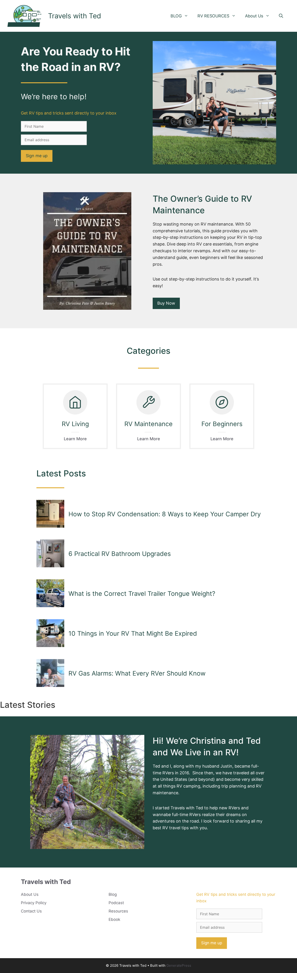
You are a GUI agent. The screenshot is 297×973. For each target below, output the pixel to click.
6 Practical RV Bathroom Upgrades (119, 553)
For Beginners (221, 424)
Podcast (116, 902)
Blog (113, 894)
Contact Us (31, 911)
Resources (118, 911)
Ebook (114, 919)
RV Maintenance (148, 424)
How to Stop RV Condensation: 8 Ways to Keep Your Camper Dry (164, 514)
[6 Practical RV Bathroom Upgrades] (50, 553)
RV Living (75, 424)
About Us (254, 15)
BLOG (176, 15)
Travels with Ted (74, 16)
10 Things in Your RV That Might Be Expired (132, 633)
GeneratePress (178, 965)
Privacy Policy (33, 902)
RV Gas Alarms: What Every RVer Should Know (137, 673)
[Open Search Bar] (281, 16)
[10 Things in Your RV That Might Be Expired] (50, 633)
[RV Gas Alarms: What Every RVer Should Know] (50, 673)
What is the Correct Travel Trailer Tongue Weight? (141, 593)
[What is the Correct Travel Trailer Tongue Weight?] (50, 593)
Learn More (75, 438)
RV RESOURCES (213, 15)
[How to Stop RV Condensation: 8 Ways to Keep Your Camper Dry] (50, 514)
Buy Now (166, 303)
